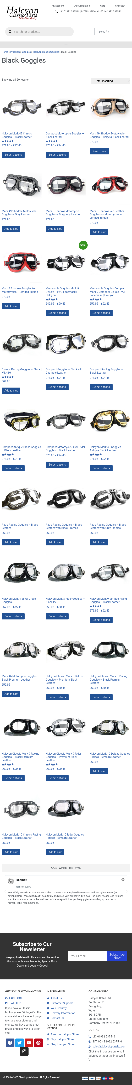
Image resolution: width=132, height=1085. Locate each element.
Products (15, 51)
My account (58, 5)
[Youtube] (29, 1043)
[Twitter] (19, 1043)
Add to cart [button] (11, 228)
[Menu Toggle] (66, 45)
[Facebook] (10, 1043)
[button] (5, 891)
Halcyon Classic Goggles (46, 51)
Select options (13, 154)
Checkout (120, 5)
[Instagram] (24, 1051)
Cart (102, 5)
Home (5, 51)
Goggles (26, 51)
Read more (99, 151)
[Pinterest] (38, 1043)
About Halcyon (82, 5)
